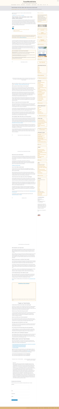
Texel (26, 9)
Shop (44, 4)
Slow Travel (18, 4)
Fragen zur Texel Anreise (16, 30)
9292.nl (21, 194)
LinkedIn (39, 186)
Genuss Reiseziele (28, 4)
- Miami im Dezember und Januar (41, 89)
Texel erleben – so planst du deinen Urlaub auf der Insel (22, 84)
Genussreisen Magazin (14, 9)
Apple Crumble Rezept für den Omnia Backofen (42, 153)
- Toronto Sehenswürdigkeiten (41, 92)
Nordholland (23, 9)
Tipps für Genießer (34, 4)
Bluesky (39, 188)
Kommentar (13, 384)
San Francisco (39, 109)
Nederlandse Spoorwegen (15, 194)
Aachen (39, 110)
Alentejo (39, 70)
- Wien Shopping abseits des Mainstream (41, 82)
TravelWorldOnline (29, 2)
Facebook (39, 180)
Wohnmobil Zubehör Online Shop (41, 166)
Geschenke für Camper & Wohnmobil (42, 170)
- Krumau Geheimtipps (40, 84)
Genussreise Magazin (13, 4)
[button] (30, 4)
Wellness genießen (40, 193)
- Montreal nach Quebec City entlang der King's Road (42, 91)
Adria (38, 69)
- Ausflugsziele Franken (40, 85)
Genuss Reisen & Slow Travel (41, 192)
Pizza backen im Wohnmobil (41, 149)
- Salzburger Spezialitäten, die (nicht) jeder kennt (42, 140)
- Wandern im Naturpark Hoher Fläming (41, 125)
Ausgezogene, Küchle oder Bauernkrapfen (41, 157)
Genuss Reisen (28, 365)
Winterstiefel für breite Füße (41, 165)
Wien (38, 108)
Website (12, 396)
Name (12, 390)
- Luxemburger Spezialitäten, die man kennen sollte (42, 134)
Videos (38, 4)
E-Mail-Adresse (13, 393)
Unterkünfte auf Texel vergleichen (23, 283)
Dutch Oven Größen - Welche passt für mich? (42, 168)
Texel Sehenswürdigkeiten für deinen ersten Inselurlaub (19, 346)
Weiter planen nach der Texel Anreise (18, 31)
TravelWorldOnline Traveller (20, 364)
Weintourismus (32, 365)
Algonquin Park (39, 72)
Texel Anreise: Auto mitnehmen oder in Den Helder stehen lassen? (21, 29)
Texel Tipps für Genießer (15, 347)
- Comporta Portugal (40, 86)
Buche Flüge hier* (42, 62)
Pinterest (39, 181)
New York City (39, 107)
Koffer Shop (39, 171)
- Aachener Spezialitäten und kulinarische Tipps (41, 136)
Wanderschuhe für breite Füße (41, 169)
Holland (21, 9)
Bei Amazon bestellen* (42, 129)
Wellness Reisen (23, 4)
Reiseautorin (14, 374)
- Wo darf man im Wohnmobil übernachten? (41, 123)
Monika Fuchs (14, 15)
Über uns (41, 4)
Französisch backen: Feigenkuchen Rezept (42, 155)
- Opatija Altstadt (40, 100)
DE (45, 4)
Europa (18, 9)
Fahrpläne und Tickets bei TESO (16, 165)
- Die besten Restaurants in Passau (42, 141)
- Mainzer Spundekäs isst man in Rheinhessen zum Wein (41, 138)
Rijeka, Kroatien (40, 111)
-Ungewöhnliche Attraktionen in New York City (42, 88)
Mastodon (39, 189)
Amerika (39, 71)
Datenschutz (21, 37)
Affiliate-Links (24, 37)
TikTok (38, 187)
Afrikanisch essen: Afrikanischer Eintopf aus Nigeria (41, 151)
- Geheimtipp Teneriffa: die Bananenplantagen (41, 94)
